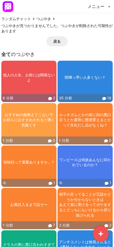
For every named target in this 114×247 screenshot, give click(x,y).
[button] (57, 41)
